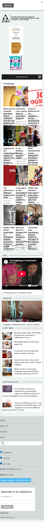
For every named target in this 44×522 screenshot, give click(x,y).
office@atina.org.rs (13, 469)
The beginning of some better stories (17, 293)
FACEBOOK (7, 452)
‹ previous (14, 246)
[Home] (22, 22)
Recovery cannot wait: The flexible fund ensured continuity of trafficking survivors (27, 335)
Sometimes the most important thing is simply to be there (26, 352)
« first (7, 246)
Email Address (7, 497)
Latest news (8, 328)
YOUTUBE (6, 464)
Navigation (22, 77)
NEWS (2, 437)
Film (5, 255)
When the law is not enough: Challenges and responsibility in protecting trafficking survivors (26, 371)
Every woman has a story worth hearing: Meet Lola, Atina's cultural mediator (27, 362)
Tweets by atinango (6, 517)
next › (23, 248)
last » (29, 248)
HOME (2, 420)
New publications (11, 382)
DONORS (3, 431)
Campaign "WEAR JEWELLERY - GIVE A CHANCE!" (21, 324)
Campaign (7, 298)
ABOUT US (4, 426)
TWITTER (5, 458)
